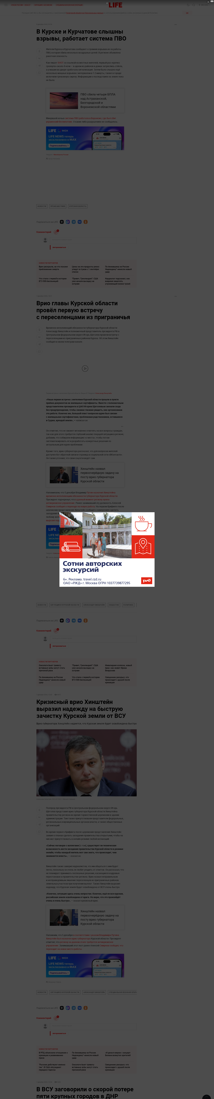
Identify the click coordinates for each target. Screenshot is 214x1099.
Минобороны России (61, 155)
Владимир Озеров (54, 982)
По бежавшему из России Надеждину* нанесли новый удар (118, 269)
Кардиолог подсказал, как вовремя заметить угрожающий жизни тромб (117, 281)
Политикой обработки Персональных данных (84, 13)
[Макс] (67, 221)
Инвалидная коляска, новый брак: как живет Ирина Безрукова (118, 668)
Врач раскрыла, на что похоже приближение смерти (53, 268)
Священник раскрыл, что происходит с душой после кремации (117, 680)
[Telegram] (73, 221)
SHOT (61, 62)
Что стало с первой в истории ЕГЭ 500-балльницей (53, 280)
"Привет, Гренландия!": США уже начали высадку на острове (85, 281)
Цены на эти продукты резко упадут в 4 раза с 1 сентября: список (85, 269)
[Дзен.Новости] (61, 221)
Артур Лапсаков (54, 159)
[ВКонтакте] (79, 221)
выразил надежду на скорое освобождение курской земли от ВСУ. (80, 520)
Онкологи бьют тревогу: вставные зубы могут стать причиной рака (52, 668)
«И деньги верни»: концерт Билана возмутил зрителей (118, 1091)
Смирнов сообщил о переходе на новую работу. (71, 506)
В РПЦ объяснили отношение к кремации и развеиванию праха (53, 1093)
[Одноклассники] (85, 221)
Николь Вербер (53, 557)
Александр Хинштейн (103, 393)
